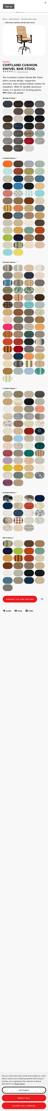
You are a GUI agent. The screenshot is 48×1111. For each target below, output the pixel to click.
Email (20, 611)
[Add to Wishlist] (42, 599)
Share (8, 611)
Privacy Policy (20, 1083)
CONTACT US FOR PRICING (20, 599)
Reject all (24, 1098)
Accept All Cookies (24, 1106)
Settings (24, 1090)
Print (31, 611)
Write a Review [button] (22, 71)
